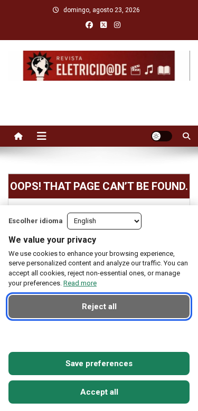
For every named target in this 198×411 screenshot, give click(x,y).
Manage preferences (99, 335)
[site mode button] (161, 136)
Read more (80, 283)
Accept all (99, 392)
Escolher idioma (35, 221)
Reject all (99, 306)
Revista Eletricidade (99, 91)
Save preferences (99, 363)
